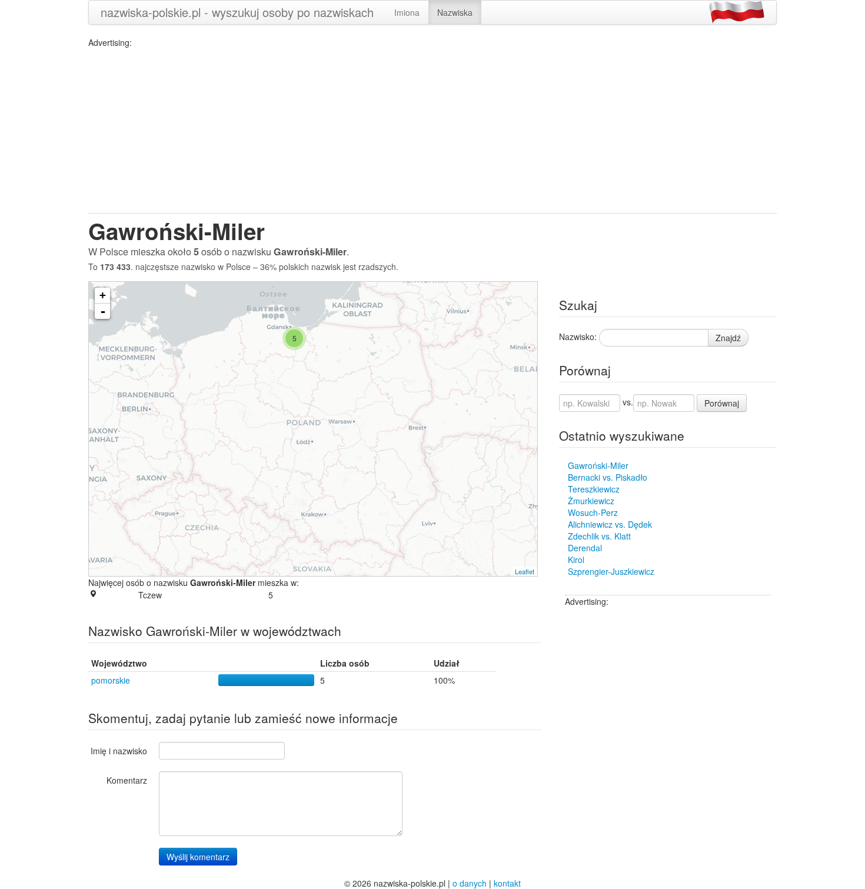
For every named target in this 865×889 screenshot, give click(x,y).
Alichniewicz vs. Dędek (610, 524)
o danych (470, 883)
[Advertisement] (432, 130)
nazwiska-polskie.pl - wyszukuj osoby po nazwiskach (237, 12)
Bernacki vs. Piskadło (607, 477)
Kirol (576, 559)
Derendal (585, 548)
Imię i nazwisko (119, 751)
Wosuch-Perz (593, 512)
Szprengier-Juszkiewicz (611, 571)
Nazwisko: (578, 336)
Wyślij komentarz (198, 857)
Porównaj (721, 403)
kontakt (507, 883)
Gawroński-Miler (598, 465)
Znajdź (728, 338)
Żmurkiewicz (591, 501)
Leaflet (524, 571)
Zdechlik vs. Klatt (599, 536)
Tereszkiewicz (594, 489)
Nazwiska (455, 12)
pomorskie (110, 680)
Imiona (407, 12)
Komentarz (127, 780)
